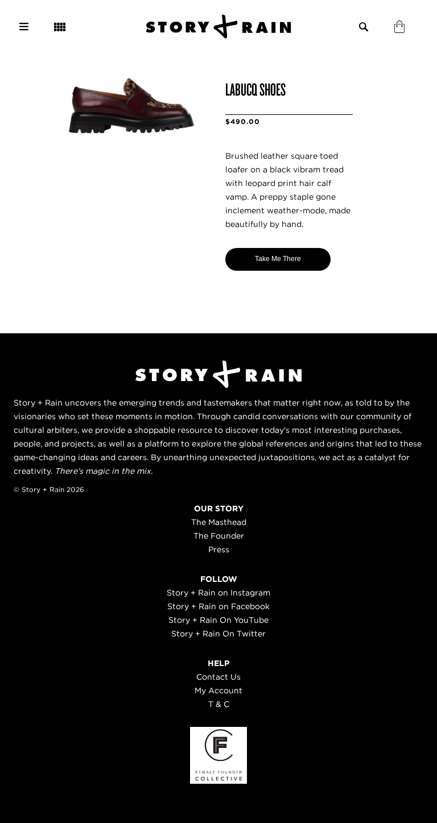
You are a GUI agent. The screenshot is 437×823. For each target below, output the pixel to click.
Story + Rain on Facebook (218, 606)
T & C (218, 704)
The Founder (218, 535)
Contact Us (218, 676)
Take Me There (278, 259)
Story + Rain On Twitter (218, 633)
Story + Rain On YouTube (218, 620)
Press (218, 549)
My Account (218, 690)
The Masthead (218, 522)
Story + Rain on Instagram (218, 592)
